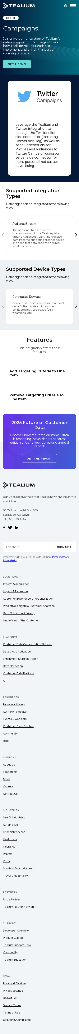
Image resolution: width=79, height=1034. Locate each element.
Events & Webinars (15, 719)
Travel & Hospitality (15, 875)
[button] (76, 235)
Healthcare (10, 839)
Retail (6, 861)
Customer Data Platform (18, 673)
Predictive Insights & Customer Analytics (29, 606)
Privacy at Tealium (14, 983)
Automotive (10, 824)
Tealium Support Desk (17, 945)
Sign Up (63, 547)
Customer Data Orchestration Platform (27, 644)
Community (10, 733)
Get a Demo (17, 64)
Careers (8, 786)
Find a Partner (11, 899)
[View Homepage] (19, 6)
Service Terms (12, 1005)
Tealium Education (14, 959)
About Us (9, 764)
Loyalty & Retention (15, 591)
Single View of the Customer (21, 620)
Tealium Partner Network (19, 906)
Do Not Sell (10, 998)
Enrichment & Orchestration (20, 659)
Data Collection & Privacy (19, 613)
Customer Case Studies (18, 726)
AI (4, 680)
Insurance (9, 846)
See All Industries (14, 817)
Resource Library (14, 704)
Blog (6, 741)
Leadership (10, 772)
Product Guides (13, 938)
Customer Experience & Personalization (28, 598)
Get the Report (39, 458)
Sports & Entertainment (18, 868)
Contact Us (10, 793)
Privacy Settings (13, 990)
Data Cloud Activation (17, 651)
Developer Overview (16, 930)
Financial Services (14, 832)
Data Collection (13, 666)
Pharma (7, 854)
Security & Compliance (17, 1020)
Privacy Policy (10, 560)
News (6, 779)
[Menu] (73, 6)
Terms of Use (58, 557)
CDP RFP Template (15, 711)
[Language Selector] (65, 6)
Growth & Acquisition (16, 584)
